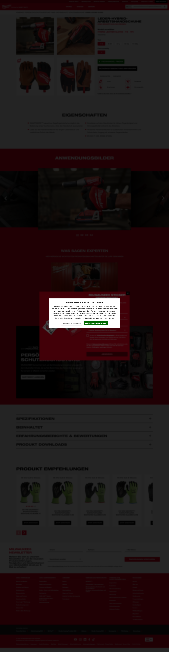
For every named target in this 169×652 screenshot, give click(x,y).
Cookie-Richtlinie (91, 313)
